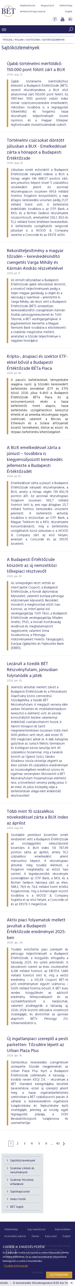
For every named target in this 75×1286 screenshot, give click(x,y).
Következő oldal (64, 1144)
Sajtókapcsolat (20, 1191)
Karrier (35, 1236)
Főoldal (8, 40)
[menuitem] (11, 1229)
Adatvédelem (63, 1229)
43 (57, 1144)
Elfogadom (59, 1274)
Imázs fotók (18, 1199)
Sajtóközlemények (22, 1160)
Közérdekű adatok (15, 1236)
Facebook (54, 19)
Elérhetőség (66, 6)
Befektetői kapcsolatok (33, 12)
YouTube (62, 19)
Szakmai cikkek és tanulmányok (22, 1170)
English (68, 12)
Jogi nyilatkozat (36, 1229)
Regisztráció (47, 6)
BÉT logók (17, 1207)
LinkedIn (70, 19)
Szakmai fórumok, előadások (22, 1182)
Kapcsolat (51, 1236)
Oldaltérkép (11, 1229)
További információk (16, 1266)
